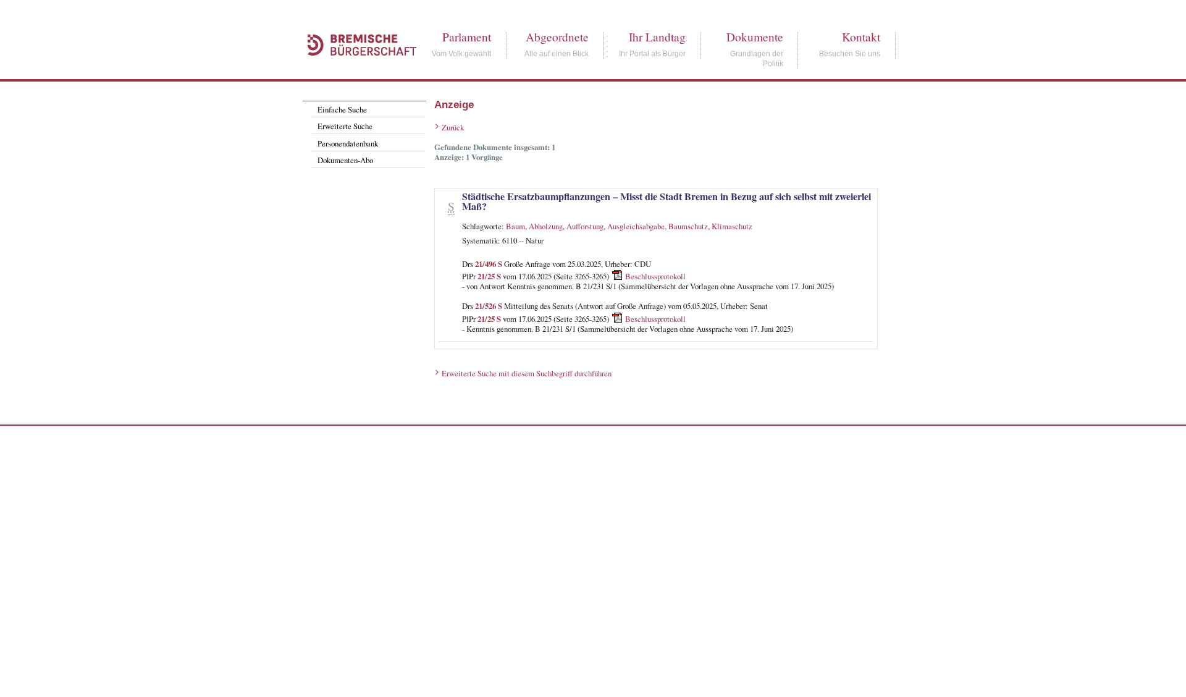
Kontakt (861, 36)
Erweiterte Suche (345, 126)
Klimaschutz (732, 226)
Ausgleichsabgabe (636, 226)
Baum (515, 226)
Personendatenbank (348, 143)
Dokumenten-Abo (345, 160)
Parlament (466, 36)
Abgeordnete (557, 36)
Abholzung (546, 226)
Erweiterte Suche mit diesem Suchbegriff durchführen (527, 373)
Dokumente (754, 36)
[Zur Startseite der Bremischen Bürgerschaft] (355, 69)
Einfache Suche (342, 109)
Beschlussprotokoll (655, 276)
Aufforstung (585, 226)
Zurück (453, 127)
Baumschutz (688, 226)
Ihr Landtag (657, 36)
